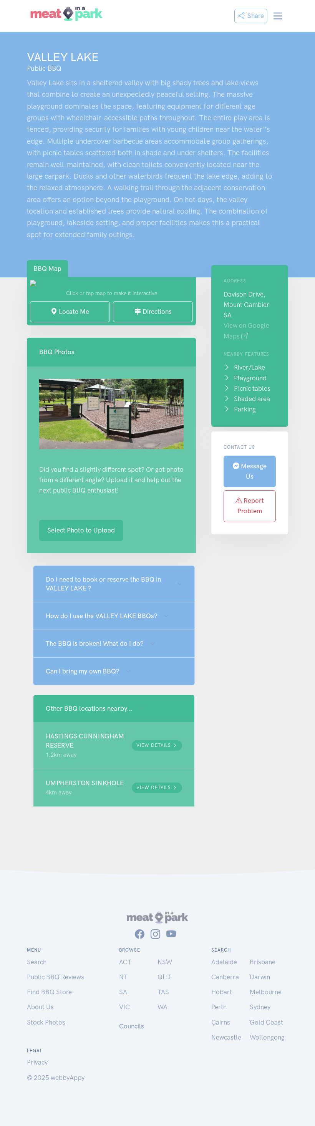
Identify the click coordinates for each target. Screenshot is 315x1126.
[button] (113, 745)
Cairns (220, 1022)
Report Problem (250, 506)
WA (162, 1007)
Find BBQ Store (49, 992)
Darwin (260, 977)
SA (123, 992)
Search (36, 962)
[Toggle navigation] (277, 15)
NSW (165, 962)
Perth (219, 1007)
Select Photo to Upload (81, 530)
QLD (164, 977)
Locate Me (73, 311)
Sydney (260, 1007)
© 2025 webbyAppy (56, 1077)
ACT (125, 962)
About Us (40, 1007)
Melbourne (266, 992)
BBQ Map (47, 268)
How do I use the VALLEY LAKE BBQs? (102, 616)
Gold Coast (266, 1022)
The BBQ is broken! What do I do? (95, 643)
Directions (156, 311)
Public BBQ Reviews (55, 977)
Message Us (253, 471)
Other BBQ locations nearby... (89, 708)
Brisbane (262, 962)
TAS (163, 992)
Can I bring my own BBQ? (82, 671)
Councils (131, 1026)
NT (123, 977)
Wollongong (267, 1037)
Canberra (225, 977)
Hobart (221, 992)
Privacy (37, 1062)
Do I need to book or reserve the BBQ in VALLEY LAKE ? (103, 583)
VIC (124, 1007)
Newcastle (226, 1037)
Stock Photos (46, 1022)
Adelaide (224, 962)
